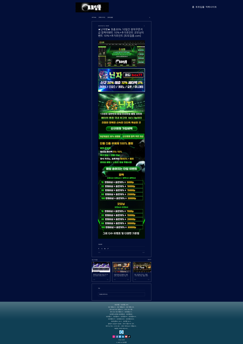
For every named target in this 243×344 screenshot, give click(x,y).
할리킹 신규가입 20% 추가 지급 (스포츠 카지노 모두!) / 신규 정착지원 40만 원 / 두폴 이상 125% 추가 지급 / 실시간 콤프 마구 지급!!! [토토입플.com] (100, 275)
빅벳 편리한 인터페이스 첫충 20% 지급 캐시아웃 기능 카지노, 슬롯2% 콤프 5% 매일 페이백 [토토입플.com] (121, 275)
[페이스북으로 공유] (98, 248)
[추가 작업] (144, 26)
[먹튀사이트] (102, 17)
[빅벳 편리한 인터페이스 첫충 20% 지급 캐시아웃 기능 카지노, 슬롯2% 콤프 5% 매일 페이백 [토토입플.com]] (121, 267)
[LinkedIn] (123, 336)
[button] (149, 17)
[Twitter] (120, 336)
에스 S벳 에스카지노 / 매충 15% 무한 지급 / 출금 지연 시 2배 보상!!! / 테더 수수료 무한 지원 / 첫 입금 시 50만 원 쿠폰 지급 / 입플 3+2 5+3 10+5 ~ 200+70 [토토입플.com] (141, 275)
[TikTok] (129, 336)
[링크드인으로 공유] (104, 248)
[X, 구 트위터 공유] (101, 248)
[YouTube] (126, 336)
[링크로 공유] (108, 248)
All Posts (94, 17)
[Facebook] (117, 336)
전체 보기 (149, 259)
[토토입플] (110, 17)
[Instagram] (114, 336)
